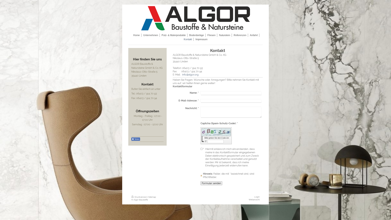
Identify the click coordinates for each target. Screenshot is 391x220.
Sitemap (152, 197)
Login (257, 197)
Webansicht (254, 199)
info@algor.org (190, 74)
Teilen (136, 139)
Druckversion (140, 197)
